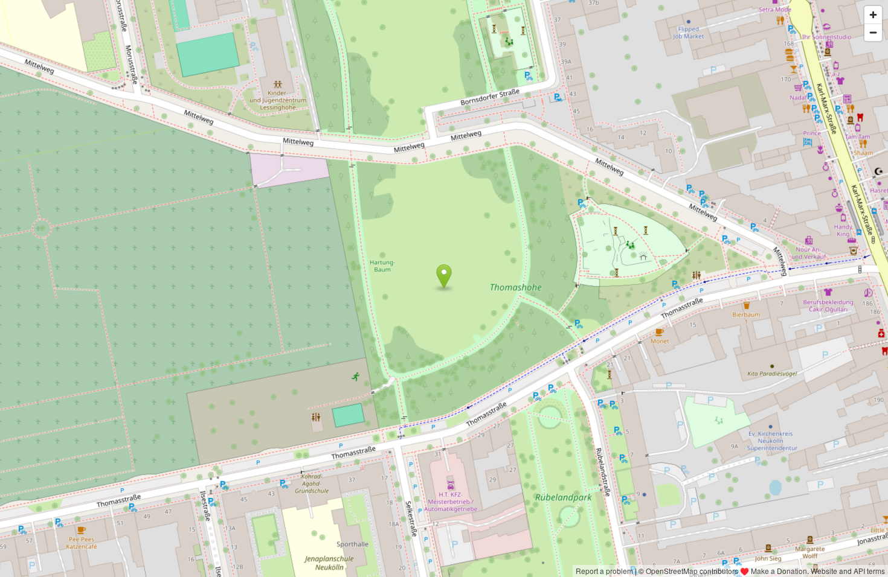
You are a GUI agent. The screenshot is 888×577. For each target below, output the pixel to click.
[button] (444, 276)
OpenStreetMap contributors (692, 571)
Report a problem (604, 571)
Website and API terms (848, 571)
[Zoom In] (873, 15)
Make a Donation (779, 571)
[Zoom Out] (873, 32)
